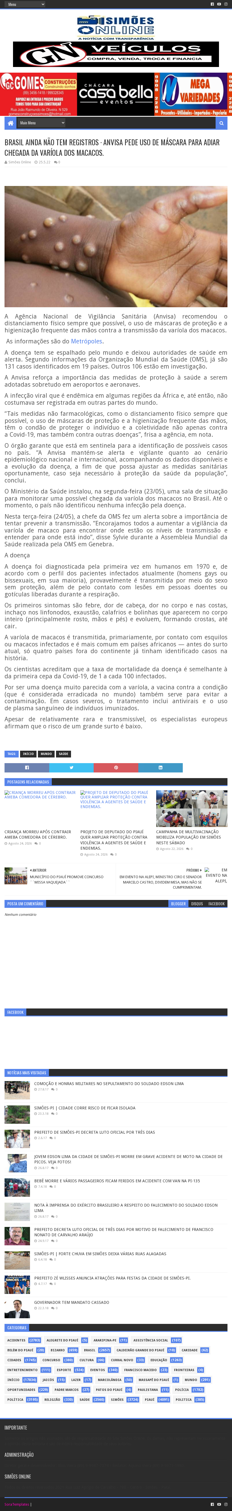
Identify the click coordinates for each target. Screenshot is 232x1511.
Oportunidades (21, 1390)
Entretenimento (22, 1370)
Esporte (64, 1370)
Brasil (89, 1350)
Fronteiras (184, 1370)
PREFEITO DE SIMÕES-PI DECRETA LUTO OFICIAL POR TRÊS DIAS (94, 1132)
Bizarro (58, 1350)
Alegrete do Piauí (62, 1340)
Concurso (51, 1360)
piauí (149, 1400)
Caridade (189, 1350)
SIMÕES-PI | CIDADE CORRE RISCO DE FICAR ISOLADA (85, 1108)
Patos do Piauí (109, 1390)
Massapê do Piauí (154, 1380)
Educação (159, 1360)
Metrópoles (86, 341)
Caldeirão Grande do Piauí (140, 1350)
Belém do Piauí (20, 1350)
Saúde (63, 754)
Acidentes (16, 1340)
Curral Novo (122, 1360)
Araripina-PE (105, 1340)
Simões (117, 1400)
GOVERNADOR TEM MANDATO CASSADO (71, 1302)
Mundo (46, 754)
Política (15, 1400)
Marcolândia (109, 1380)
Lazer (76, 1380)
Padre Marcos (67, 1390)
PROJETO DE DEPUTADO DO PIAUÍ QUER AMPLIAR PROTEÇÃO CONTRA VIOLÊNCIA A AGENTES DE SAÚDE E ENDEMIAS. (113, 840)
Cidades (14, 1360)
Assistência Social (151, 1340)
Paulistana (148, 1390)
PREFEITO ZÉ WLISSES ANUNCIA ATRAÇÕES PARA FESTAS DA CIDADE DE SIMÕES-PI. (112, 1278)
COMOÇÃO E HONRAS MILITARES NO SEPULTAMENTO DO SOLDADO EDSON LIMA (109, 1083)
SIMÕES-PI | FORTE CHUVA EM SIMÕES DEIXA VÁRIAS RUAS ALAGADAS (100, 1254)
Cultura (87, 1360)
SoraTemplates (17, 1504)
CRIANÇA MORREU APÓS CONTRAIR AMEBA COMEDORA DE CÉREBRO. (38, 835)
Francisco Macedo (140, 1370)
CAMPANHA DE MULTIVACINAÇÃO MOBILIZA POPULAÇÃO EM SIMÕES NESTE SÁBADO (188, 837)
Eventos (97, 1370)
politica (184, 1400)
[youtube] (219, 4)
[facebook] (212, 4)
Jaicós (48, 1380)
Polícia (182, 1390)
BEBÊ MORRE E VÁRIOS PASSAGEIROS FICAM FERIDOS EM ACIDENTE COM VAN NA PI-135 (117, 1181)
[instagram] (225, 4)
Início (28, 754)
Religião (52, 1400)
